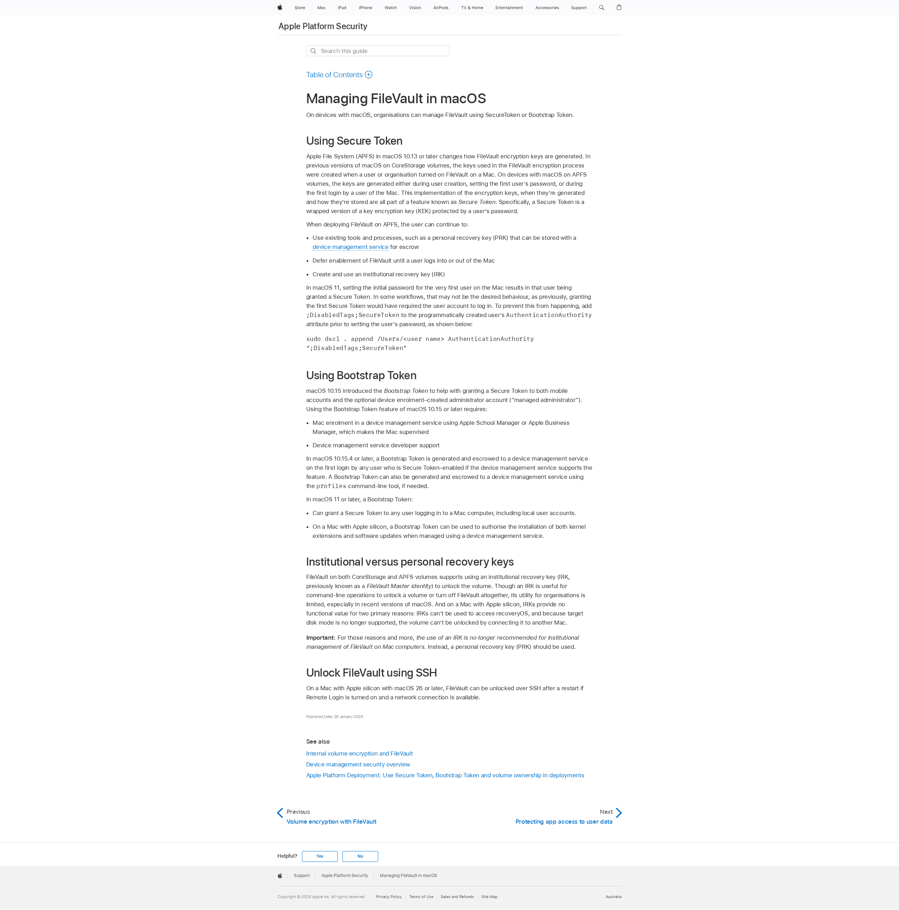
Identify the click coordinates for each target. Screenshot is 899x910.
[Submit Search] (313, 51)
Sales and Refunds (457, 896)
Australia (614, 896)
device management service (350, 246)
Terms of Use (421, 896)
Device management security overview (358, 764)
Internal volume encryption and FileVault (359, 753)
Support (302, 875)
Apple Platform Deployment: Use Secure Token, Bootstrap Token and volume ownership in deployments (445, 775)
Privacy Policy (389, 896)
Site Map (489, 896)
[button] (601, 7)
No (360, 856)
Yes (319, 856)
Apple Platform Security (322, 26)
